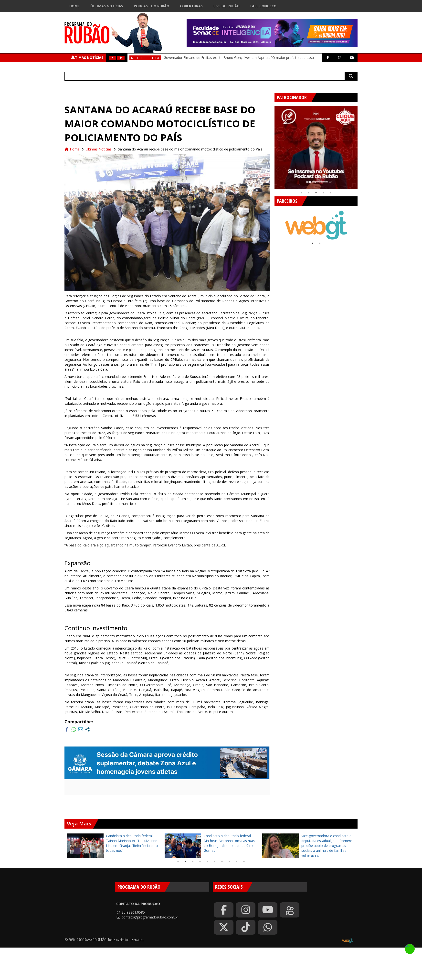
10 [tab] (244, 861)
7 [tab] (222, 861)
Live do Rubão (226, 6)
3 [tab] (316, 192)
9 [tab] (236, 861)
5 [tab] (330, 192)
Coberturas (191, 6)
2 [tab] (308, 192)
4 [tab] (323, 192)
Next (361, 145)
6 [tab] (214, 861)
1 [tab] (301, 192)
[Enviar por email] (80, 729)
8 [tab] (229, 861)
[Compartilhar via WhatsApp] (73, 729)
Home (74, 6)
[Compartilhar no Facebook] (66, 729)
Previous (270, 145)
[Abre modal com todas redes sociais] (87, 729)
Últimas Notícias (106, 6)
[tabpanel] (316, 147)
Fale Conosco (263, 6)
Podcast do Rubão (151, 6)
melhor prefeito (145, 58)
